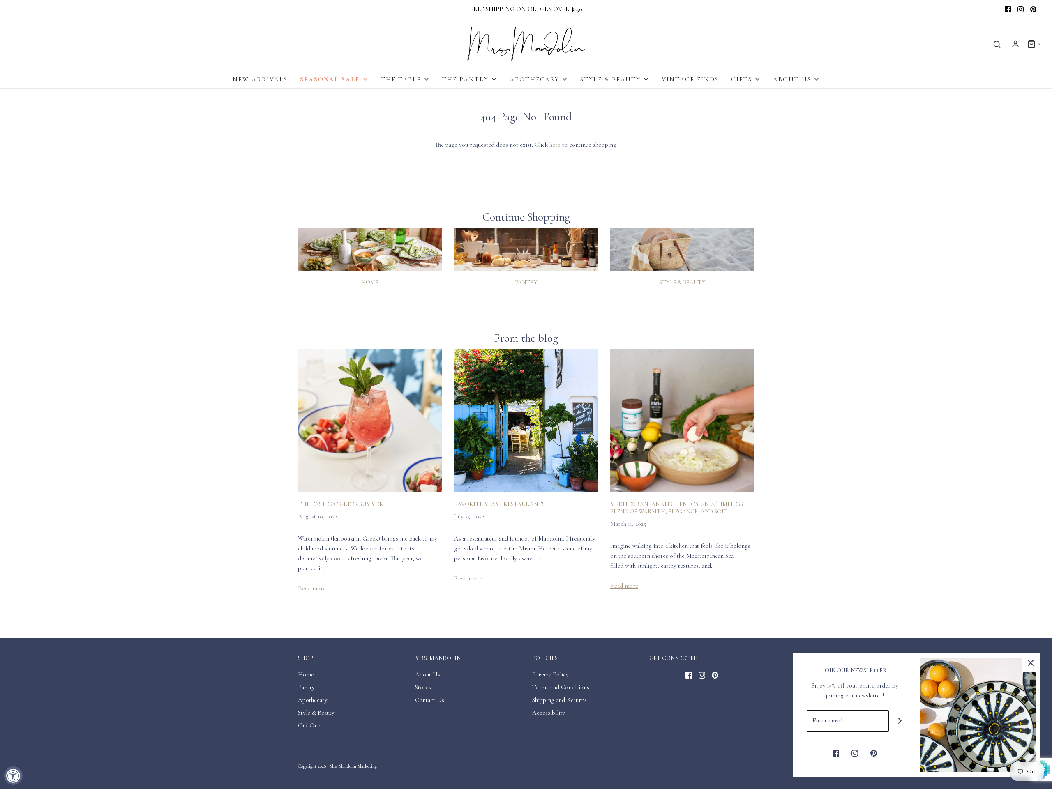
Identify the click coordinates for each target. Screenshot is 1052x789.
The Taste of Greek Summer (340, 504)
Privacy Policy (550, 674)
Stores (423, 687)
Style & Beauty (682, 282)
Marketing (367, 766)
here (555, 144)
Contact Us (429, 700)
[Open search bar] (997, 44)
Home (369, 282)
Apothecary (313, 700)
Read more (312, 588)
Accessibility (548, 712)
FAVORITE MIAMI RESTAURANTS (499, 504)
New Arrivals (260, 79)
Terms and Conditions (560, 687)
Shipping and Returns (559, 700)
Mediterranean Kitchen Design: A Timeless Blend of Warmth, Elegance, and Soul (676, 508)
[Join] (900, 721)
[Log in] (1015, 44)
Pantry (526, 282)
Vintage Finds (690, 79)
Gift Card (310, 725)
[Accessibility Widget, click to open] (13, 775)
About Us (427, 674)
